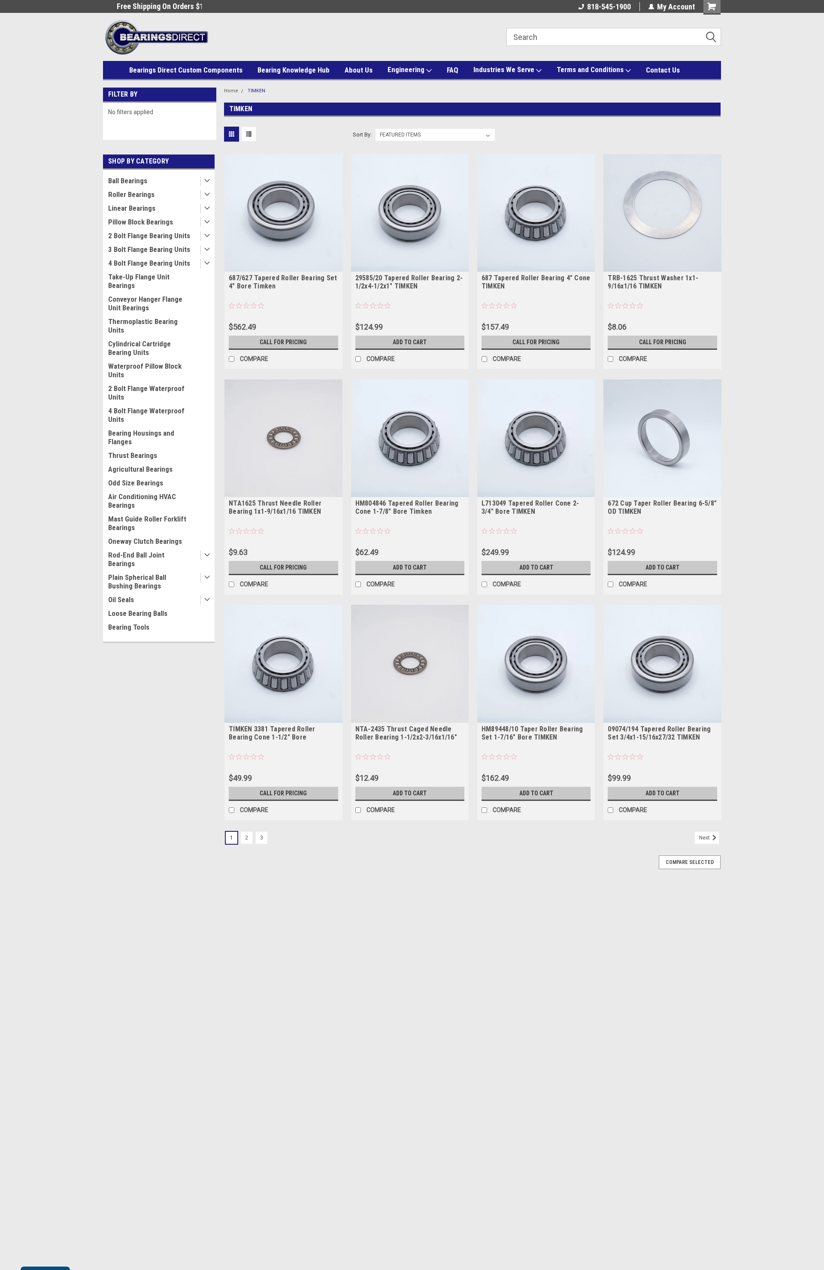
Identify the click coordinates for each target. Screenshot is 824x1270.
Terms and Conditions (591, 69)
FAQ (452, 70)
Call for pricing (283, 342)
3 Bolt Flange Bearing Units (149, 249)
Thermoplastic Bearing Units (143, 325)
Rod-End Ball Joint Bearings (136, 559)
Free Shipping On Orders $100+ (152, 6)
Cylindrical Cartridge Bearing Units (139, 348)
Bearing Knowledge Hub (294, 70)
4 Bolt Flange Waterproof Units (146, 415)
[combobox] (613, 37)
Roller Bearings (131, 194)
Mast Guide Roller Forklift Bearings (147, 523)
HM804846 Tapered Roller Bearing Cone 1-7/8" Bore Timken (407, 507)
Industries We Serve (504, 69)
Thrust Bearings (132, 455)
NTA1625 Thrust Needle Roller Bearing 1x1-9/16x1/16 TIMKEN (275, 507)
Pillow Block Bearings (140, 222)
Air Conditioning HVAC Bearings (142, 500)
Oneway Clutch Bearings (145, 541)
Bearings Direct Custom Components (185, 70)
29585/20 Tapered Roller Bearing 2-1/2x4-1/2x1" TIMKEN (409, 282)
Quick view (283, 265)
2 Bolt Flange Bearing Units (149, 235)
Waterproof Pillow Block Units (145, 370)
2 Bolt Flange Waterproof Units (146, 392)
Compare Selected (690, 862)
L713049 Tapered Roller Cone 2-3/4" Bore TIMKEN (530, 507)
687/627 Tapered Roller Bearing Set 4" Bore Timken (283, 282)
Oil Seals (121, 599)
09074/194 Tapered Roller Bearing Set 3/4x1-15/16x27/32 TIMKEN (659, 733)
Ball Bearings (127, 180)
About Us (359, 70)
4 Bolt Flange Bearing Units (149, 263)
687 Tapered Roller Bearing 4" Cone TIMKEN (536, 282)
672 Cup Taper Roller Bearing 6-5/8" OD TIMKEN (662, 507)
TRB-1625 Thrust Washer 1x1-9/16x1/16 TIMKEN (653, 282)
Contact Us (663, 70)
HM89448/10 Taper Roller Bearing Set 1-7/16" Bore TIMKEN (532, 733)
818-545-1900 (609, 6)
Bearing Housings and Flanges (141, 437)
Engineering (407, 69)
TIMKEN (256, 91)
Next (705, 838)
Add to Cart (410, 342)
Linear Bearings (131, 208)
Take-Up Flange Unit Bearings (139, 281)
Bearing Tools (128, 627)
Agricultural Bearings (140, 469)
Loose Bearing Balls (137, 613)
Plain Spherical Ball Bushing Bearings (137, 581)
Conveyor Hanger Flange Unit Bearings (145, 303)
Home (231, 91)
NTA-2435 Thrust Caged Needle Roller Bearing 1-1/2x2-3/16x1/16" (406, 733)
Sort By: (362, 134)
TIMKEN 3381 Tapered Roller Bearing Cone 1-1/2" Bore (272, 733)
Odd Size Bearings (135, 483)
